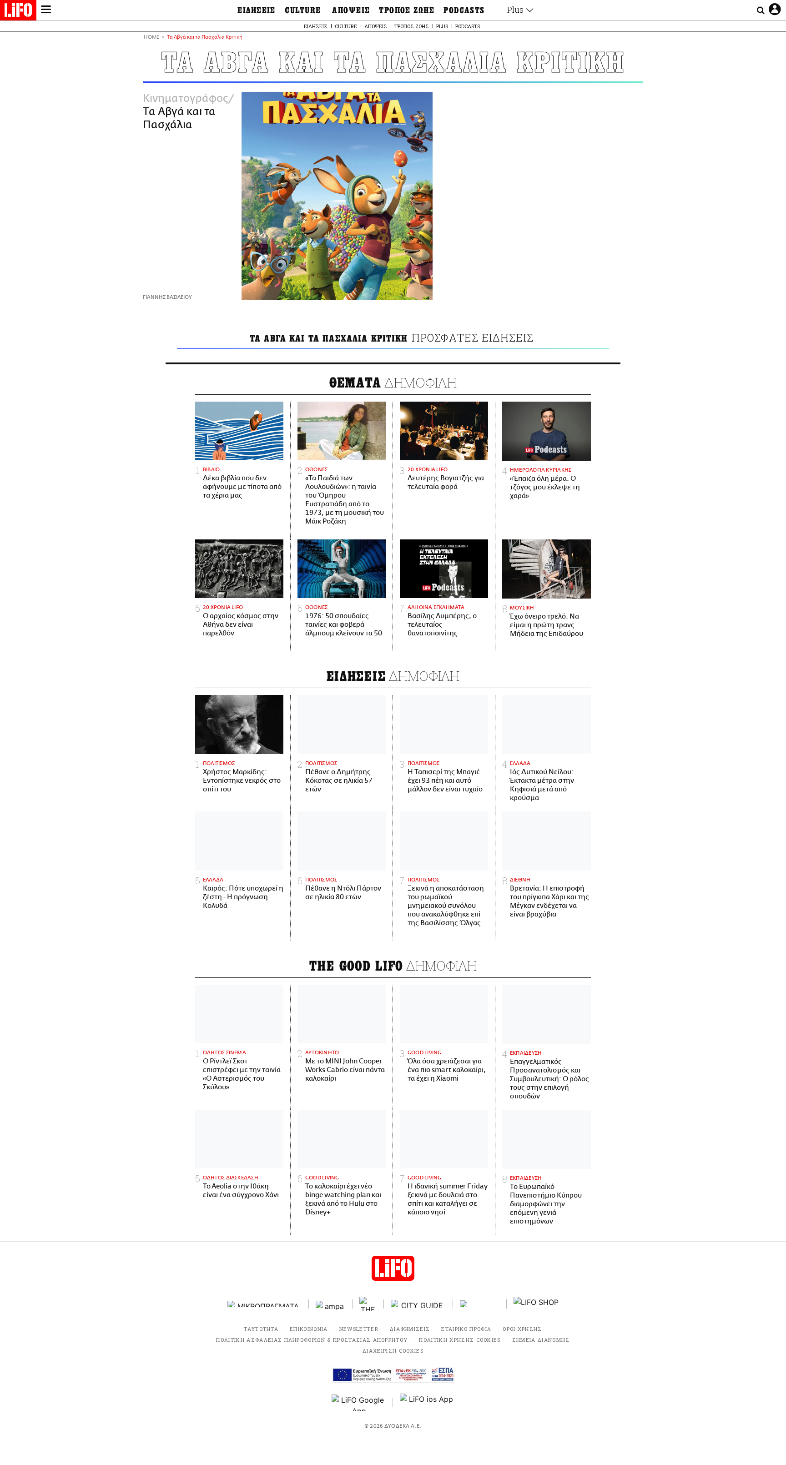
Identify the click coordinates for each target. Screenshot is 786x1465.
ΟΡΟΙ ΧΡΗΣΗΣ (522, 1329)
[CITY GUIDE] (418, 1304)
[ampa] (331, 1304)
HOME (151, 37)
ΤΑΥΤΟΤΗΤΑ (261, 1329)
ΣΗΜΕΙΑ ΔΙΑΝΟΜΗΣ (541, 1340)
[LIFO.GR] (18, 12)
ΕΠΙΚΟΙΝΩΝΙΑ (309, 1329)
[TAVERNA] (480, 1303)
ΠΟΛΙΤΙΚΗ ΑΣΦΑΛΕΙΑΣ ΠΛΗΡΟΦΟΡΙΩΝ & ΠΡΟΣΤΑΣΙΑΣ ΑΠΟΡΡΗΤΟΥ (312, 1340)
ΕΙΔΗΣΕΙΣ (256, 10)
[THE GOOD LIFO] (368, 1304)
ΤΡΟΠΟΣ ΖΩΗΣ (406, 10)
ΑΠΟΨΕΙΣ (351, 10)
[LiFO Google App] (359, 1403)
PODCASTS (464, 10)
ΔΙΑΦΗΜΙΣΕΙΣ (410, 1329)
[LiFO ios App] (427, 1403)
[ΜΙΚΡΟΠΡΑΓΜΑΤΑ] (264, 1304)
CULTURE (303, 10)
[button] (46, 10)
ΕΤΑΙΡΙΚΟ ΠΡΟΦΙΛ (466, 1329)
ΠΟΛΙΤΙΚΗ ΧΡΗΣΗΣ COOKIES (459, 1340)
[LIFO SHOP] (536, 1304)
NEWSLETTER (358, 1329)
